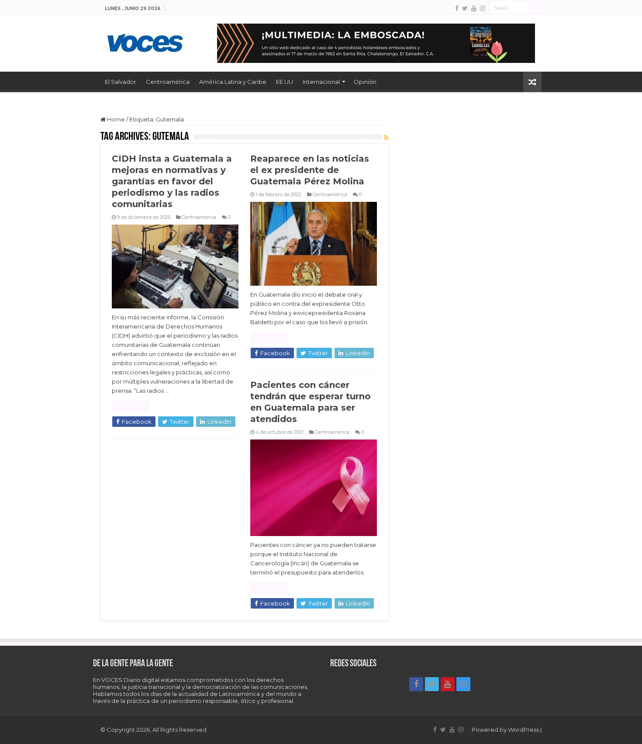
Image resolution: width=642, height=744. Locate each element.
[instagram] (482, 8)
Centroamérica (168, 81)
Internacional (321, 81)
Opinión (365, 81)
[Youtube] (473, 8)
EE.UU (284, 81)
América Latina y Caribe (232, 81)
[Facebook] (456, 8)
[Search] (535, 7)
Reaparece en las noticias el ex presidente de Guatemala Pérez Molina (309, 170)
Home (115, 119)
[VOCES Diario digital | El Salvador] (145, 41)
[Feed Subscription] (386, 138)
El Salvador (120, 81)
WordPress (523, 729)
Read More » (130, 406)
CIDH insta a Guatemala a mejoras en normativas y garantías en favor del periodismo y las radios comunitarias (172, 181)
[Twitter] (465, 8)
